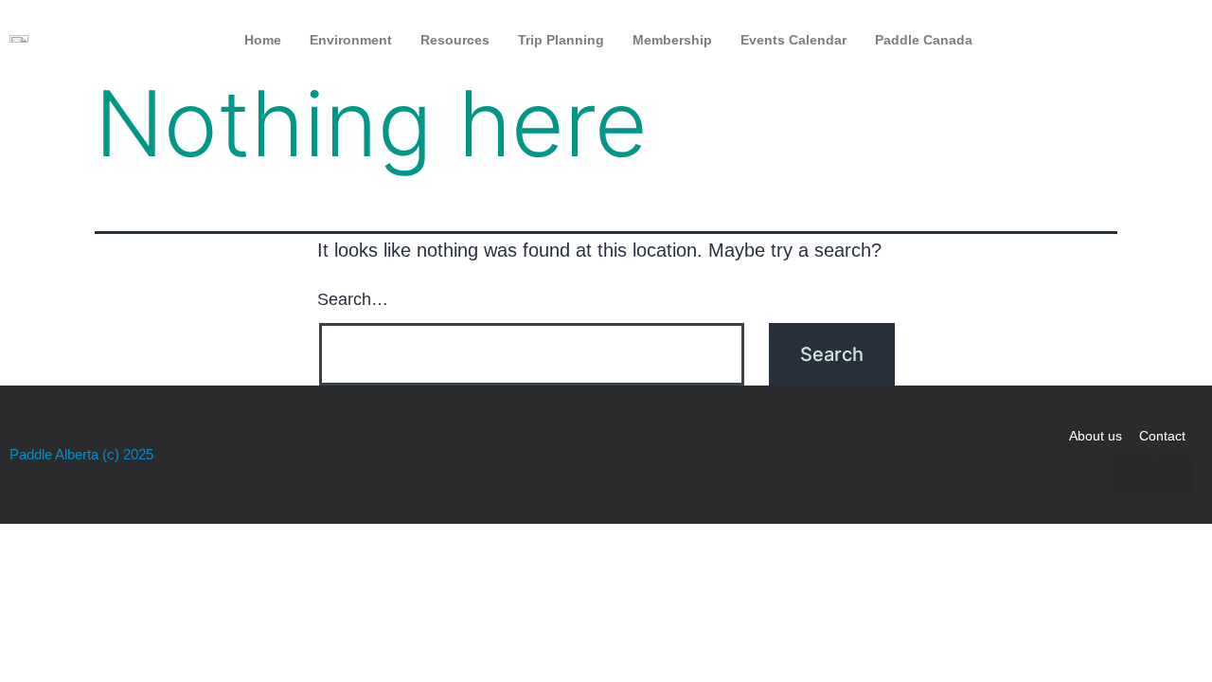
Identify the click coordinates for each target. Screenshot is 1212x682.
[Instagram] (1179, 40)
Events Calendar (793, 39)
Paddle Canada (923, 39)
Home (262, 39)
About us (1095, 435)
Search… (352, 299)
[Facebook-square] (1139, 40)
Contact (1162, 435)
